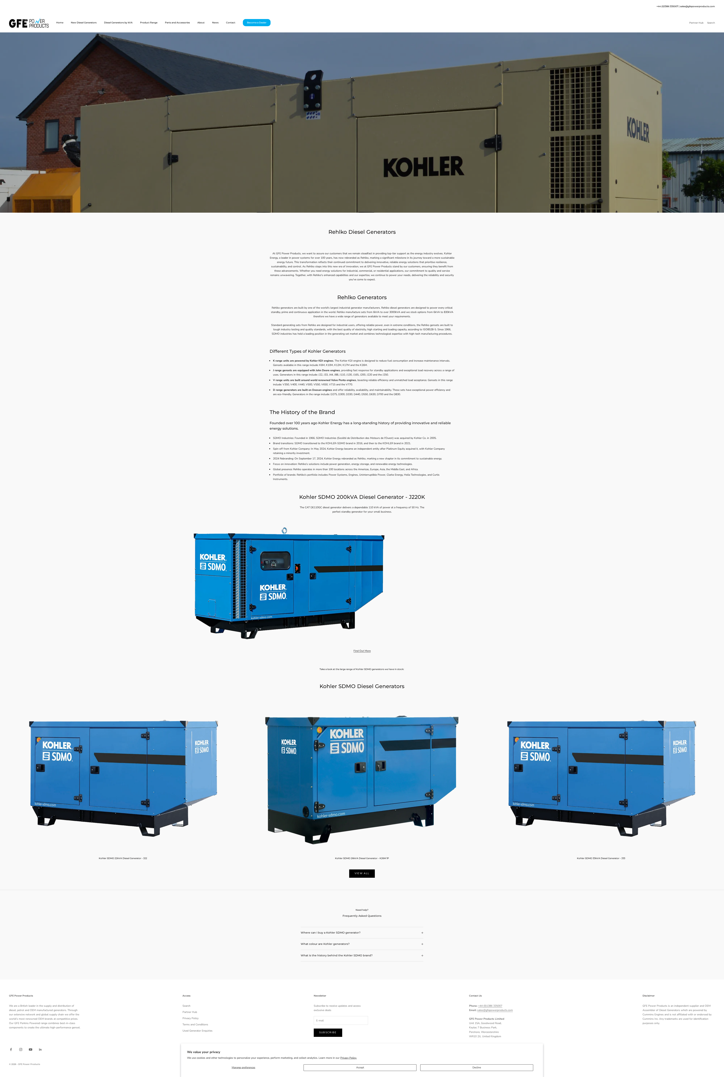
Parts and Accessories (177, 22)
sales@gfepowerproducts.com (697, 6)
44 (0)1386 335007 (668, 6)
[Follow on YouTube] (30, 1049)
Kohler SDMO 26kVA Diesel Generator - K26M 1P (362, 858)
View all (362, 873)
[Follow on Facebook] (11, 1049)
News (215, 22)
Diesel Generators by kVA (118, 22)
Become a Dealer (256, 22)
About (201, 22)
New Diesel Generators (84, 22)
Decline (476, 1067)
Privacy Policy (191, 1018)
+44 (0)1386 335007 (490, 1006)
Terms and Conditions (195, 1024)
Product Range (148, 22)
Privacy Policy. (348, 1058)
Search (186, 1006)
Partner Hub (190, 1012)
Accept (360, 1067)
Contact (230, 22)
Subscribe (328, 1032)
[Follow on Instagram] (21, 1049)
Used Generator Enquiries (197, 1031)
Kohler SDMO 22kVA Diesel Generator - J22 (123, 858)
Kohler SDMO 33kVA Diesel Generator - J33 (601, 858)
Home (59, 22)
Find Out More (362, 651)
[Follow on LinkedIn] (40, 1049)
